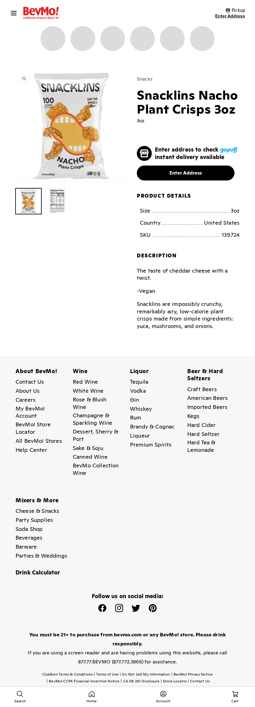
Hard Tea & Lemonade (201, 446)
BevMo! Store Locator (33, 428)
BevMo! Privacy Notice (192, 674)
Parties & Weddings (41, 555)
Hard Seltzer (203, 434)
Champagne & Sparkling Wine (92, 419)
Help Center (31, 449)
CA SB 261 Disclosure (140, 681)
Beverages (29, 537)
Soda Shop (29, 528)
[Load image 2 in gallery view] (57, 201)
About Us (27, 390)
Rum (135, 417)
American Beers (207, 397)
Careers (25, 399)
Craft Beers (202, 389)
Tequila (139, 381)
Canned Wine (90, 456)
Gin (134, 399)
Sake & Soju (88, 448)
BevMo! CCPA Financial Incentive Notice (83, 681)
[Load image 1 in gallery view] (28, 201)
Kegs (193, 415)
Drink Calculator (38, 572)
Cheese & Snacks (37, 510)
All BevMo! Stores (39, 440)
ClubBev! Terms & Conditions (67, 674)
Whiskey (141, 408)
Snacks (144, 79)
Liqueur (140, 435)
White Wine (88, 390)
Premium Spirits (150, 444)
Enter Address (230, 15)
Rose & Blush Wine (89, 403)
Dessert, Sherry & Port (95, 435)
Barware (26, 546)
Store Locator (174, 681)
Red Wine (85, 381)
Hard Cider (201, 424)
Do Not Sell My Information (145, 674)
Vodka (138, 390)
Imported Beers (207, 406)
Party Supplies (34, 519)
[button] (15, 13)
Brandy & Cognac (152, 426)
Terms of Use (106, 674)
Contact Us (30, 381)
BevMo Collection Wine (96, 469)
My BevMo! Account (30, 412)
